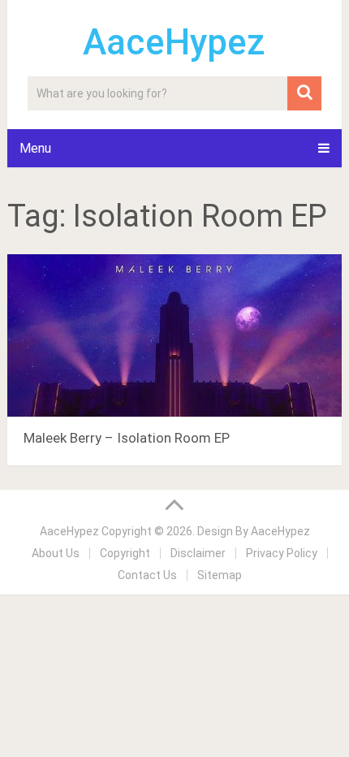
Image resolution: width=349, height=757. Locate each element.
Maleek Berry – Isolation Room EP (127, 438)
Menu (35, 148)
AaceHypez (174, 42)
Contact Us (147, 575)
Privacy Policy (281, 553)
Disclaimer (198, 553)
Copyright (125, 553)
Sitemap (219, 575)
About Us (56, 553)
